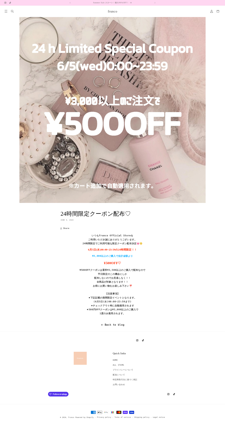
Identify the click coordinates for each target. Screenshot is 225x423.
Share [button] (66, 228)
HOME (115, 360)
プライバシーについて (123, 370)
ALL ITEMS (118, 365)
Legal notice (159, 417)
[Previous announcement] (70, 2)
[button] (6, 11)
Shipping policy (141, 417)
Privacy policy (104, 417)
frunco (71, 417)
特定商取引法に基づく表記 (125, 379)
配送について (119, 375)
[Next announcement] (155, 2)
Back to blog (114, 324)
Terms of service (123, 417)
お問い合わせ (119, 384)
